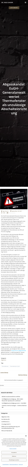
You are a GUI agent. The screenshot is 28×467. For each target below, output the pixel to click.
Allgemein (3, 360)
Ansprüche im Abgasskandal (18, 350)
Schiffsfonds (4, 421)
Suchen (2, 385)
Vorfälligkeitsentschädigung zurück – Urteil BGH (14, 403)
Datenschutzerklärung (13, 464)
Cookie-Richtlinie (6, 464)
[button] (26, 436)
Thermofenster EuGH (15, 366)
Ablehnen (14, 456)
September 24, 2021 (17, 211)
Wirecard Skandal (5, 430)
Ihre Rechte (4, 419)
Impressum (21, 464)
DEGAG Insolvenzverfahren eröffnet (11, 396)
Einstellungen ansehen (14, 460)
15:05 (4, 213)
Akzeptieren (14, 452)
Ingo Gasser (6, 211)
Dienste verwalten (13, 448)
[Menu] (25, 2)
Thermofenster (5, 366)
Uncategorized (5, 424)
